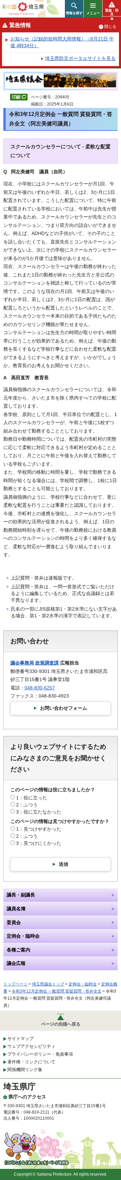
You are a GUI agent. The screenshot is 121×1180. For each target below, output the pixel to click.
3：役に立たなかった (38, 812)
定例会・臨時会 (83, 984)
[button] (74, 9)
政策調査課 (47, 663)
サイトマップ (20, 1038)
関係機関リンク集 (24, 1069)
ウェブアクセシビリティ (31, 1046)
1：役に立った (31, 797)
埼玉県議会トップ (48, 984)
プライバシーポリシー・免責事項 (40, 1054)
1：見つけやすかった (38, 829)
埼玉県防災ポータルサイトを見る (80, 58)
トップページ (15, 984)
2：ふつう (27, 804)
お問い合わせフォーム (63, 708)
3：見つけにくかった (38, 843)
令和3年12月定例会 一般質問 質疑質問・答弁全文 (57, 991)
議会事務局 (22, 663)
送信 (63, 864)
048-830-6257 (40, 687)
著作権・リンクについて (31, 1061)
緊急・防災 (112, 12)
